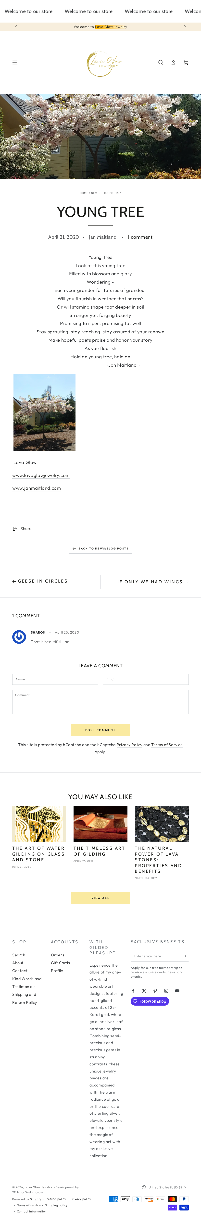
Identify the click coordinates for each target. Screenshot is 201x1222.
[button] (160, 62)
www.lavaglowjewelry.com (41, 475)
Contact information (32, 1211)
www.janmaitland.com (36, 488)
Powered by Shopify (26, 1199)
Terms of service (29, 1205)
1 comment (140, 237)
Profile (57, 970)
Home (84, 193)
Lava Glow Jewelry (38, 1187)
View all (100, 898)
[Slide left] (16, 27)
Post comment (100, 730)
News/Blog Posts (105, 193)
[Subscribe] (186, 956)
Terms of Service (167, 744)
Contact (19, 970)
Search (18, 954)
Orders (57, 954)
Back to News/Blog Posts (104, 548)
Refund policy (56, 1199)
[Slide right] (184, 27)
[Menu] (15, 62)
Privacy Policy (129, 744)
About (18, 962)
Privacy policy (81, 1199)
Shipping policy (56, 1205)
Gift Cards (60, 962)
